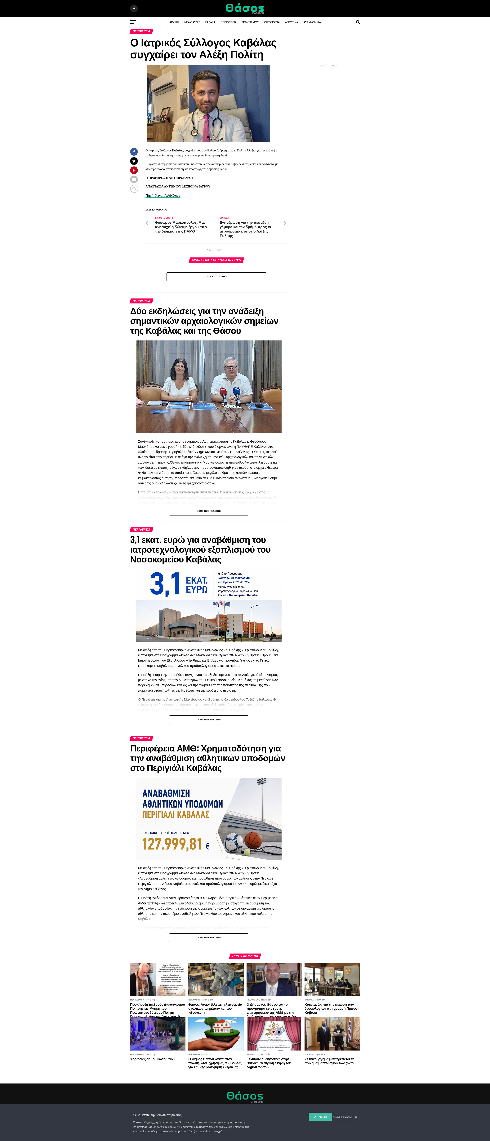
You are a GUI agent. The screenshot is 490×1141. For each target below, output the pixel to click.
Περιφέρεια (229, 22)
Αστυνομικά (312, 22)
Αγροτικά (291, 22)
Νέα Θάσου (192, 22)
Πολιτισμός (250, 22)
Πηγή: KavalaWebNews (162, 195)
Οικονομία (272, 22)
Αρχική (174, 22)
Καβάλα (210, 22)
